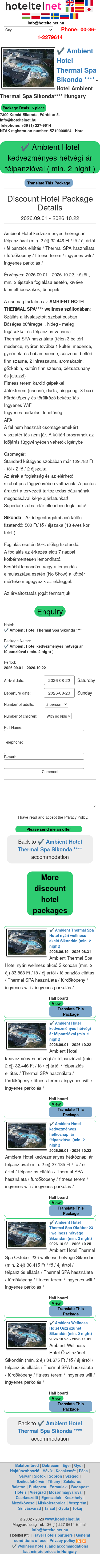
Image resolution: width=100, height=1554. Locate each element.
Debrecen (50, 1465)
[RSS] (78, 1540)
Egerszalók (51, 1497)
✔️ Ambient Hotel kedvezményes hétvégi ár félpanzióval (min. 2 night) (70, 1031)
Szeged (72, 1476)
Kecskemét (66, 1470)
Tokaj (77, 1508)
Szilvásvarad (29, 1508)
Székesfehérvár (31, 1481)
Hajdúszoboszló (24, 1470)
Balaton (18, 1486)
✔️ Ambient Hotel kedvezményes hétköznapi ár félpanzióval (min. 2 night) (67, 1134)
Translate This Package (48, 183)
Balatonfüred (27, 1465)
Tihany (54, 1481)
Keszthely (73, 1497)
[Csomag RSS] (84, 1540)
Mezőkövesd (23, 1502)
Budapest (37, 1486)
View (56, 1003)
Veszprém (77, 1502)
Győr (78, 1465)
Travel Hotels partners (53, 1535)
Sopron (55, 1476)
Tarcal (49, 1508)
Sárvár (25, 1476)
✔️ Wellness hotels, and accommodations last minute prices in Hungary (50, 1548)
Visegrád (38, 1492)
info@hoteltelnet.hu (50, 1529)
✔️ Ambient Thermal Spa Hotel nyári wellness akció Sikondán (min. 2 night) (71, 938)
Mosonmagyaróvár (66, 1492)
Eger (67, 1465)
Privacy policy (62, 1540)
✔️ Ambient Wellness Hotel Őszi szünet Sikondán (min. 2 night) (70, 1328)
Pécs (83, 1470)
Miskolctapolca (52, 1502)
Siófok (40, 1476)
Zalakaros (72, 1481)
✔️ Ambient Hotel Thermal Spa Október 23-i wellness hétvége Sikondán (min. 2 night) (71, 1230)
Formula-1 (59, 1486)
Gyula (63, 1508)
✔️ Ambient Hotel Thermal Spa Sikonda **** (77, 65)
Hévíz (48, 1470)
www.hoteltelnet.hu (63, 1519)
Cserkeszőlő (27, 1497)
